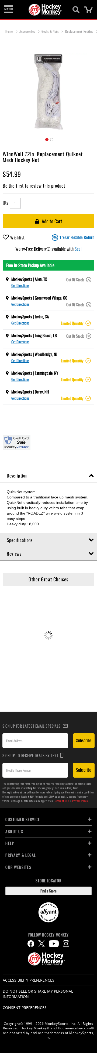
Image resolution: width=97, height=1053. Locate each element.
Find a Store (48, 891)
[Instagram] (66, 943)
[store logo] (45, 10)
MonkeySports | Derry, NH (30, 392)
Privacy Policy (80, 801)
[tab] (48, 476)
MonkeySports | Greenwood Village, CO (39, 298)
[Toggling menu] (8, 9)
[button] (46, 139)
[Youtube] (54, 943)
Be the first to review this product (34, 185)
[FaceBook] (30, 943)
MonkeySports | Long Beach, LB (34, 335)
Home (9, 31)
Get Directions (20, 285)
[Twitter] (41, 943)
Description (17, 475)
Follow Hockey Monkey (48, 935)
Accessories (27, 31)
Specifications (20, 540)
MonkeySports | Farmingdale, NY (34, 373)
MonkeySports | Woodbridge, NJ (34, 354)
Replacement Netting (79, 31)
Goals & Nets (50, 31)
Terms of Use (61, 801)
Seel (78, 249)
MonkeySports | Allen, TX (29, 279)
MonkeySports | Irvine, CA (30, 316)
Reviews (14, 553)
